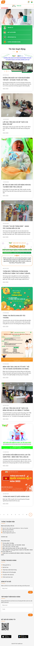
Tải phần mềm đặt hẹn (8, 574)
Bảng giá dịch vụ (7, 565)
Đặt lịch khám (12, 32)
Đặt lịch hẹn (5, 567)
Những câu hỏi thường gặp (9, 572)
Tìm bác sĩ (10, 27)
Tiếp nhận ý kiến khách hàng (10, 569)
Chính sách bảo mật (8, 577)
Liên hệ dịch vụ (12, 37)
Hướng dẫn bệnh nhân (14, 42)
